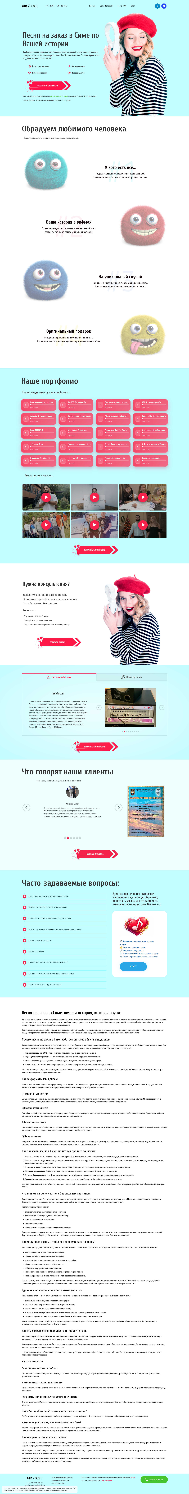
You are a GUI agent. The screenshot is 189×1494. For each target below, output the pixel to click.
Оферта (132, 1477)
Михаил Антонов (107, 1480)
